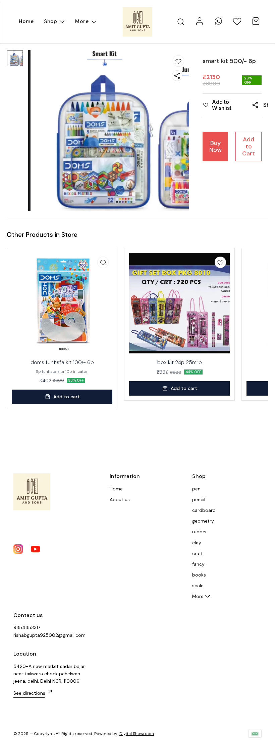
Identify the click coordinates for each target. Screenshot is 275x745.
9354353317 (26, 627)
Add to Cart (248, 146)
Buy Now (215, 146)
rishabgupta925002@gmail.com (49, 635)
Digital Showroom (136, 733)
